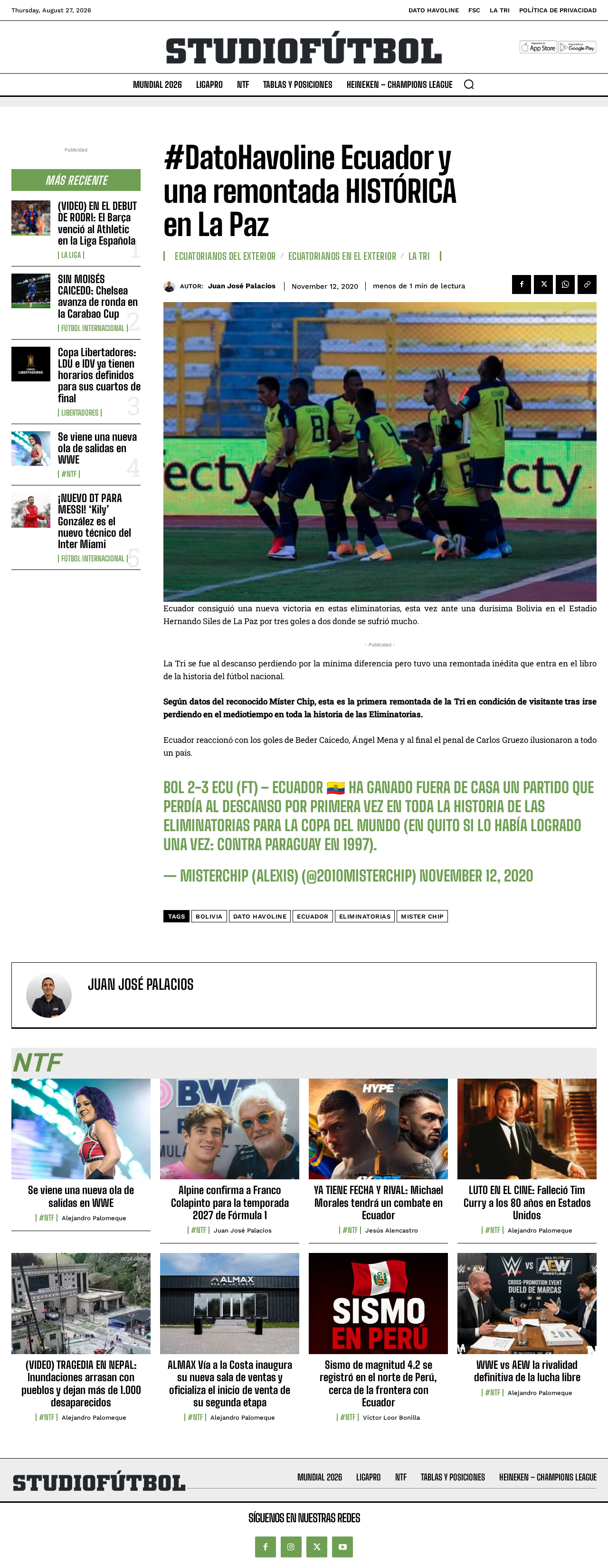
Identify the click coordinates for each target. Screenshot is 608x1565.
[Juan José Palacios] (171, 286)
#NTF (68, 474)
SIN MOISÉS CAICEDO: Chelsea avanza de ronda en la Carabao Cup (98, 296)
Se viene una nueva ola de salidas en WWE (97, 448)
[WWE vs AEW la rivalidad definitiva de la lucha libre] (527, 1308)
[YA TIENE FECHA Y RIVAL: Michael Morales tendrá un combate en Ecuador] (378, 1134)
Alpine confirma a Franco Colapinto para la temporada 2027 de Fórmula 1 (230, 1203)
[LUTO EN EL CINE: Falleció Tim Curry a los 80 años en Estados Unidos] (527, 1134)
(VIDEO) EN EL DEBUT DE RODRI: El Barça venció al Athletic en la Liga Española (97, 223)
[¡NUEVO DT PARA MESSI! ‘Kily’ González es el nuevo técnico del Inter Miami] (30, 510)
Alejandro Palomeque (94, 1218)
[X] (543, 284)
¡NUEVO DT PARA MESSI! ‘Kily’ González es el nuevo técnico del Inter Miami (94, 521)
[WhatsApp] (565, 284)
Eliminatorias (365, 916)
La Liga (71, 255)
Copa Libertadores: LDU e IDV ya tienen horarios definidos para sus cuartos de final (99, 375)
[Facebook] (521, 284)
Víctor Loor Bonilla (391, 1417)
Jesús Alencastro (391, 1230)
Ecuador (313, 916)
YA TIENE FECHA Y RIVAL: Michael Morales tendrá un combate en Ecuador (378, 1203)
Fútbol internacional (92, 328)
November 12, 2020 (476, 876)
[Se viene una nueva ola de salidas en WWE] (30, 448)
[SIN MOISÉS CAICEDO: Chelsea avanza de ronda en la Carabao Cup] (30, 291)
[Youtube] (342, 1547)
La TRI (419, 256)
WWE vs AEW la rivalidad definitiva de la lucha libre (527, 1371)
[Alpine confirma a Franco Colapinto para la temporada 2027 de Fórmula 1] (229, 1134)
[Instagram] (291, 1547)
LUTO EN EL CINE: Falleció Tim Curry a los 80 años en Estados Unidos (527, 1203)
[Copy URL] (587, 284)
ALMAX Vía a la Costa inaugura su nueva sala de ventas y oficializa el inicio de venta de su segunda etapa (230, 1383)
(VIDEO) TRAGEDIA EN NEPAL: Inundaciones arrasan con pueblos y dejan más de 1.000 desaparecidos (81, 1383)
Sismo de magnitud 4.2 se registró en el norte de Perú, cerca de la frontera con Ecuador (378, 1383)
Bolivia (209, 916)
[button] (468, 84)
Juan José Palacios (242, 286)
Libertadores (79, 413)
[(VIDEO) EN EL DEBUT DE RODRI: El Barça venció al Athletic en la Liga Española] (30, 217)
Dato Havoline (260, 916)
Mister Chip (422, 916)
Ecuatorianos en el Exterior (342, 256)
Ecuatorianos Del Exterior (225, 256)
